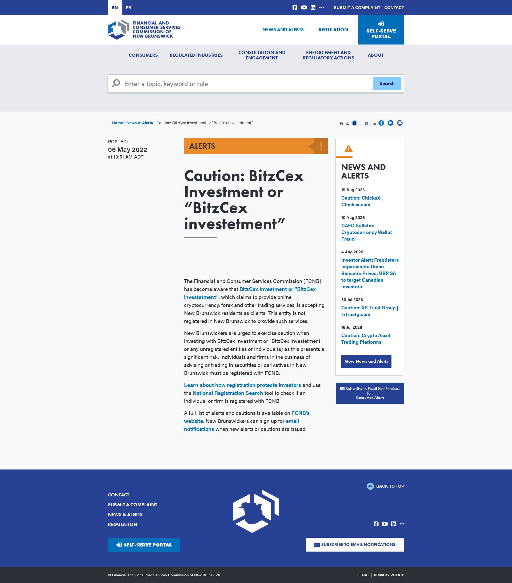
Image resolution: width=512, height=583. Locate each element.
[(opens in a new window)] (295, 7)
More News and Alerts (366, 361)
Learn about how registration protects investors (242, 384)
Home (117, 122)
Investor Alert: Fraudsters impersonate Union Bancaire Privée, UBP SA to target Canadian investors (370, 273)
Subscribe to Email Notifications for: (373, 393)
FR (128, 7)
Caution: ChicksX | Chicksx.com (362, 201)
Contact (394, 7)
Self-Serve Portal (381, 33)
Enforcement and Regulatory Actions (328, 55)
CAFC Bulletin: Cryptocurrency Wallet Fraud (366, 232)
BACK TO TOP (389, 486)
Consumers (143, 55)
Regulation (333, 29)
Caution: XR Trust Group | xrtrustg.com (369, 310)
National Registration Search (228, 392)
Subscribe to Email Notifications (358, 544)
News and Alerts (283, 29)
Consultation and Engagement (261, 55)
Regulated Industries (196, 55)
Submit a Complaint (357, 7)
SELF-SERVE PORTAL (147, 545)
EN (115, 7)
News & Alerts (139, 122)
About (375, 55)
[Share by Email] (400, 123)
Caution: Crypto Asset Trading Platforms (366, 338)
